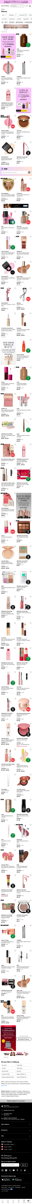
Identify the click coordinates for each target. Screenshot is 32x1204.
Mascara (25, 1091)
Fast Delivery (20, 22)
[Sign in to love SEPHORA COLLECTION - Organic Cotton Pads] (30, 571)
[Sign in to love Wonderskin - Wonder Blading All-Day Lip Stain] (30, 824)
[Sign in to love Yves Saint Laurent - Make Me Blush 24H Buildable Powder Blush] (30, 774)
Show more (4, 1085)
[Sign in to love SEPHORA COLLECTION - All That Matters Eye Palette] (30, 521)
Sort (6, 22)
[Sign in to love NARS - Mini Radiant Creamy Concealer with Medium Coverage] (15, 950)
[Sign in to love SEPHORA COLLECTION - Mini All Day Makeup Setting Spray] (30, 799)
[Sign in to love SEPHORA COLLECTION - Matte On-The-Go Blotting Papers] (15, 419)
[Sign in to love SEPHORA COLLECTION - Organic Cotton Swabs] (30, 546)
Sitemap (23, 1187)
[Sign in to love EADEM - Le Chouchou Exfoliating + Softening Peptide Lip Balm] (15, 61)
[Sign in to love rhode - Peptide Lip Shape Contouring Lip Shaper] (30, 419)
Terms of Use (11, 1187)
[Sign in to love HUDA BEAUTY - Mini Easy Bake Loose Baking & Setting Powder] (15, 261)
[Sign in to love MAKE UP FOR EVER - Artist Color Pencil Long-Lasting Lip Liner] (30, 875)
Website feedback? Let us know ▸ (16, 1101)
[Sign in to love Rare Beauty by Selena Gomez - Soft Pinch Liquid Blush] (15, 749)
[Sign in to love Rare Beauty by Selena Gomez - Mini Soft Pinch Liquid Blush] (15, 444)
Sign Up (24, 1165)
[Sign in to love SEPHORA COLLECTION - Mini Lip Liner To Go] (30, 142)
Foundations (14, 1091)
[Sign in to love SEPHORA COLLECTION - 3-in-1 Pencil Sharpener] (15, 975)
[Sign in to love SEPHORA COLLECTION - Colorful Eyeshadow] (30, 900)
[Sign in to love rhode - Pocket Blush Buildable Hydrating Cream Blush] (30, 367)
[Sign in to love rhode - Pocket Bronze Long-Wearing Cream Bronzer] (30, 34)
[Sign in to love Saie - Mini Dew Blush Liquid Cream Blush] (15, 211)
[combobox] (17, 6)
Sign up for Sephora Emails (8, 1161)
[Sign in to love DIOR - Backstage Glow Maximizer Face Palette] (15, 571)
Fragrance (19, 1091)
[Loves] (26, 6)
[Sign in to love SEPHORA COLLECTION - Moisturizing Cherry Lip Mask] (30, 468)
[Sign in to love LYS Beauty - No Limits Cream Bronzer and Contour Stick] (30, 178)
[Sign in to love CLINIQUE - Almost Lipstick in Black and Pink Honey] (30, 925)
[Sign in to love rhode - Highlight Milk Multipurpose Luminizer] (15, 799)
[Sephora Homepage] (5, 6)
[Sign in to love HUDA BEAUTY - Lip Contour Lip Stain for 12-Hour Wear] (15, 288)
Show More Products (23, 1039)
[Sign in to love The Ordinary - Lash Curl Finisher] (15, 774)
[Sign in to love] (30, 61)
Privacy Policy (4, 1187)
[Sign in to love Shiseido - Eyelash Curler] (30, 288)
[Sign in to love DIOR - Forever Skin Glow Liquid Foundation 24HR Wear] (30, 850)
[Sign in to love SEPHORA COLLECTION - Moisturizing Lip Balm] (30, 648)
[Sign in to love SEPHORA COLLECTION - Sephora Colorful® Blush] (30, 723)
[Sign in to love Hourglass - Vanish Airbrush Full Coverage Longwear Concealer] (30, 313)
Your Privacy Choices (5, 1189)
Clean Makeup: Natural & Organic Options (16, 1094)
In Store (12, 22)
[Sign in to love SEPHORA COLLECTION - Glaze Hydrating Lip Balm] (15, 875)
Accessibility (17, 1187)
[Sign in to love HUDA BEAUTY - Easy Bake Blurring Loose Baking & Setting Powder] (15, 142)
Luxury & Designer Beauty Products (10, 1096)
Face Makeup (20, 1093)
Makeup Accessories (11, 1093)
